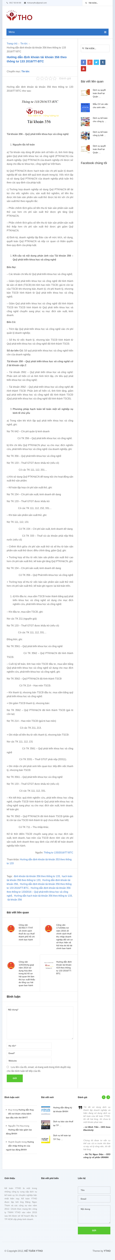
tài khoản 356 (14, 899)
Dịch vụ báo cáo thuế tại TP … (63, 1123)
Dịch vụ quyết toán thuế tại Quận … (99, 93)
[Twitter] (96, 62)
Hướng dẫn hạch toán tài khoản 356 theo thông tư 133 (43, 895)
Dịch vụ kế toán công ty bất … (100, 133)
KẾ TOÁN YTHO (33, 1251)
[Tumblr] (102, 62)
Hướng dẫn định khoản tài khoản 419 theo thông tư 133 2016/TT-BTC (64, 968)
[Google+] (90, 62)
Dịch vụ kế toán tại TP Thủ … (62, 1137)
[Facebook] (83, 62)
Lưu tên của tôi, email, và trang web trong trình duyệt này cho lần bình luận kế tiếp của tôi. (39, 1069)
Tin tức (24, 43)
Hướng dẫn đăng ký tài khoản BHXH (62, 1109)
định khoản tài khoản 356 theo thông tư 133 (37, 876)
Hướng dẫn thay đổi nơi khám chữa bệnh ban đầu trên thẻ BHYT (20, 1114)
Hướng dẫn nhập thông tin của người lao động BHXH (20, 1146)
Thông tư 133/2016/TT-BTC (58, 852)
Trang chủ (12, 43)
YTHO (107, 1251)
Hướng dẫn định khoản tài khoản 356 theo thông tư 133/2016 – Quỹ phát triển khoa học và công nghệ (39, 892)
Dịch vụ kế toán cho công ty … (100, 119)
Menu (12, 32)
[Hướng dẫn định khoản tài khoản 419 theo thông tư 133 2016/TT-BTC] (48, 965)
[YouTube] (83, 68)
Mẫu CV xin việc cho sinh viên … (100, 106)
